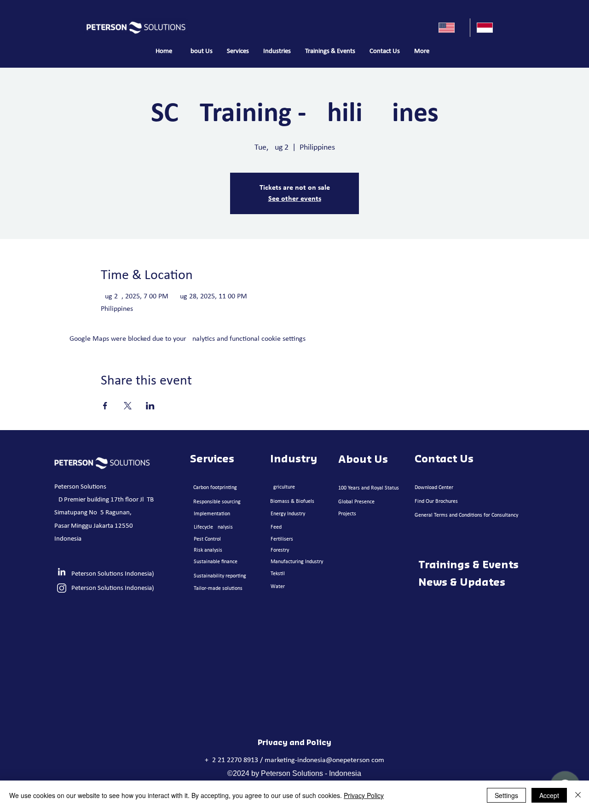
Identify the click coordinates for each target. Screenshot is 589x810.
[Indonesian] (489, 27)
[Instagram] (61, 588)
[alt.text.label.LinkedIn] (61, 572)
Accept (549, 795)
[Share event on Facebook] (105, 405)
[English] (451, 27)
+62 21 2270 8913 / (235, 760)
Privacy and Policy (294, 742)
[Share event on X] (127, 405)
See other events (294, 199)
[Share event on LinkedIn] (150, 405)
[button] (237, 51)
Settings (506, 795)
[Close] (577, 795)
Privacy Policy (364, 795)
